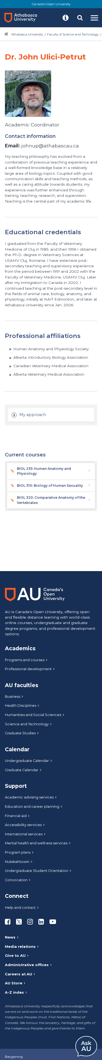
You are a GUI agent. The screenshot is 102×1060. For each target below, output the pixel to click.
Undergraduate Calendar (27, 761)
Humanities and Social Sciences (33, 715)
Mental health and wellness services (36, 843)
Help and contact (20, 907)
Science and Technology (27, 724)
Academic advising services (29, 797)
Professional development (28, 669)
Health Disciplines (20, 705)
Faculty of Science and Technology (72, 34)
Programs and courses (24, 660)
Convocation (16, 880)
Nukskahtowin (17, 862)
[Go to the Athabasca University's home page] (22, 17)
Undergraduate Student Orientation (36, 871)
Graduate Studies (20, 733)
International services (23, 834)
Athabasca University (27, 34)
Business (12, 696)
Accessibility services (23, 825)
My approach (32, 414)
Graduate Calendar (21, 770)
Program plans (17, 852)
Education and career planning (32, 806)
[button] (65, 17)
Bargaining (14, 1057)
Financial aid (16, 816)
